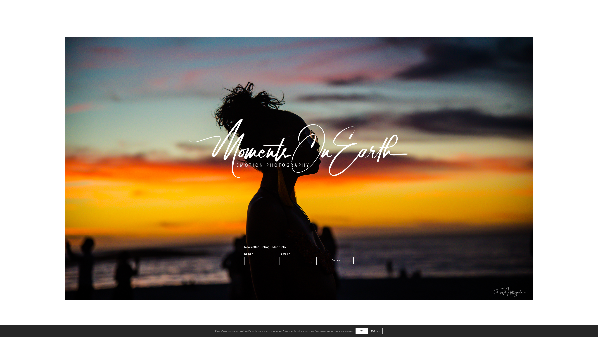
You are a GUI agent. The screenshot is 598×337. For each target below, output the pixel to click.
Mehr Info (375, 331)
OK (361, 331)
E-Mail (285, 253)
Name (248, 253)
